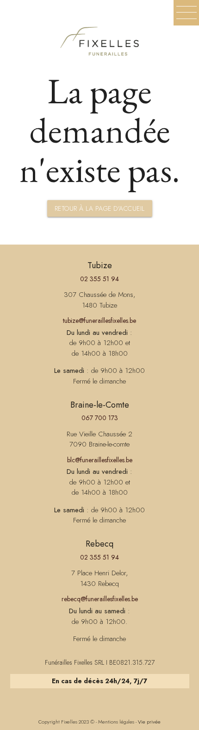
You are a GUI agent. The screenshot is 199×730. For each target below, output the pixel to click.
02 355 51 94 (99, 278)
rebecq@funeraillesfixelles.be (100, 599)
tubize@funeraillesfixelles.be (99, 320)
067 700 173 (99, 417)
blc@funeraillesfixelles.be (99, 460)
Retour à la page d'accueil (100, 208)
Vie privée (149, 721)
